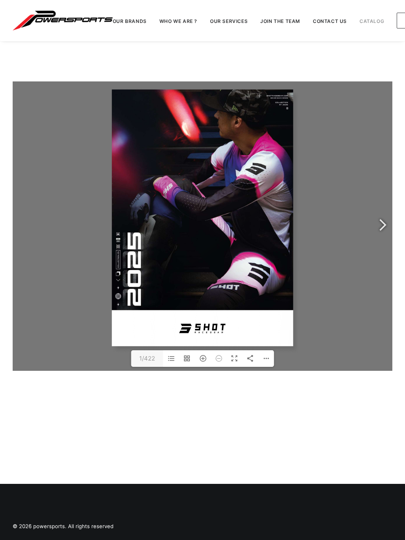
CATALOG (372, 21)
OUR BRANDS (130, 21)
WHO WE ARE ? (178, 21)
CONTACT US (330, 21)
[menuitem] (132, 21)
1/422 (147, 358)
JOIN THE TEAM (280, 21)
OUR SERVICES (229, 21)
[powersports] (63, 20)
